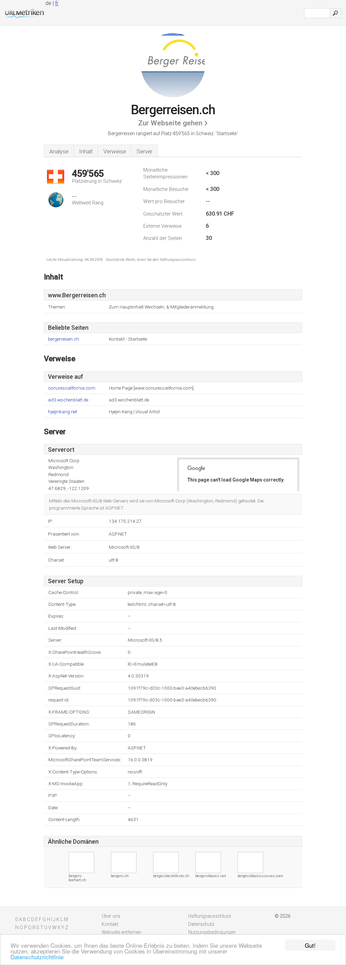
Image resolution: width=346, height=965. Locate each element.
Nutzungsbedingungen (212, 932)
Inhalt (86, 151)
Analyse (59, 151)
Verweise (114, 151)
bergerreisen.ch (63, 339)
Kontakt (110, 924)
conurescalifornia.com (71, 388)
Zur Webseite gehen (170, 123)
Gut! (310, 945)
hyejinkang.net (62, 411)
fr (56, 3)
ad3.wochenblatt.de (68, 399)
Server (144, 151)
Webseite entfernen (121, 932)
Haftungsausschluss (209, 916)
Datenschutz (201, 924)
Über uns (111, 916)
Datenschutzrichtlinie (37, 956)
